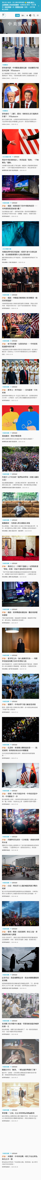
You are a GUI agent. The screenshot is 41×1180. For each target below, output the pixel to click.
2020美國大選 (7, 157)
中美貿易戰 (6, 203)
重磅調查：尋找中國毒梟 (11, 435)
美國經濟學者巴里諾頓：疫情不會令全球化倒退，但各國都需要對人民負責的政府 (19, 253)
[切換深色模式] (30, 15)
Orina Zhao (6, 78)
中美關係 (5, 65)
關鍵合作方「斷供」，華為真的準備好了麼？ (19, 1069)
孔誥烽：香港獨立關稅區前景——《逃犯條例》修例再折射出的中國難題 (19, 749)
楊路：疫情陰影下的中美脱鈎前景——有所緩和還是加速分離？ (19, 207)
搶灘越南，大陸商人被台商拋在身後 (16, 523)
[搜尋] (34, 15)
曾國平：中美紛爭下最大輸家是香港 (19, 704)
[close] (38, 5)
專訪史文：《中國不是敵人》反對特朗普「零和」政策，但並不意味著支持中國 (20, 567)
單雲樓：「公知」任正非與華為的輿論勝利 (18, 1113)
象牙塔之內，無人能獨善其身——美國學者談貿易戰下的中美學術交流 (19, 659)
